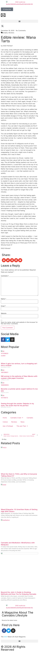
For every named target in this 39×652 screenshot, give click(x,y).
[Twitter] (7, 339)
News (22, 422)
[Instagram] (12, 339)
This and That (21, 426)
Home (5, 418)
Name (3, 298)
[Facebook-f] (3, 339)
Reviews (14, 422)
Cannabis (30, 418)
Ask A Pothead (8, 426)
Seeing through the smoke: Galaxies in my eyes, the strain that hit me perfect (17, 404)
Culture (5, 422)
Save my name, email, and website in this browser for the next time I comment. (19, 322)
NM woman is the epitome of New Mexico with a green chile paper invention (19, 377)
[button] (19, 21)
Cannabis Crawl (15, 418)
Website (3, 313)
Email (3, 306)
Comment (5, 275)
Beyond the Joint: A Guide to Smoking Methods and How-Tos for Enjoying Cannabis (18, 593)
